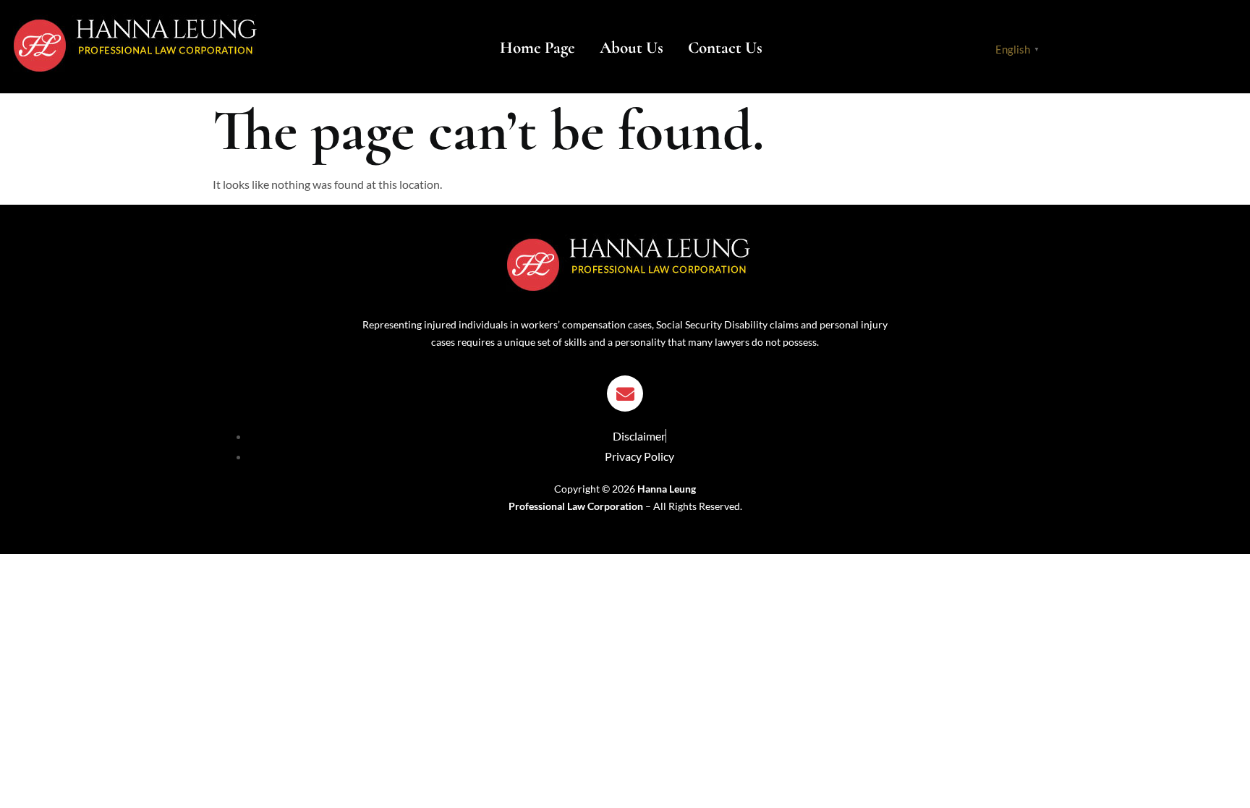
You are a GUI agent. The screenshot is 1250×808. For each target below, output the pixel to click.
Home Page (537, 48)
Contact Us (725, 48)
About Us (631, 48)
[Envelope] (625, 393)
